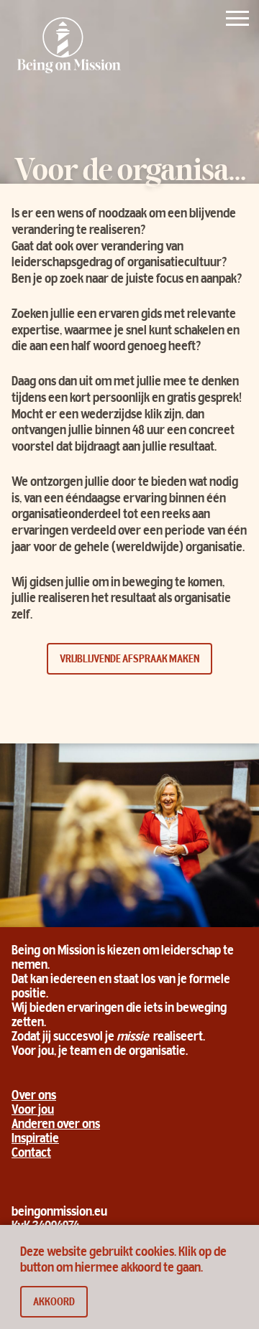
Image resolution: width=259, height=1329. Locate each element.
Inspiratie (35, 1140)
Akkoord (54, 1302)
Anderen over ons (56, 1125)
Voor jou (33, 1111)
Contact (31, 1154)
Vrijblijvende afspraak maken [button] (129, 659)
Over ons (34, 1096)
